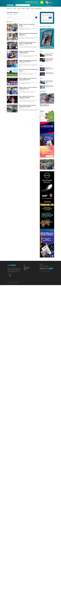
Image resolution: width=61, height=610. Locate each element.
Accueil (8, 8)
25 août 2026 (46, 70)
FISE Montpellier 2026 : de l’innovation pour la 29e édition (49, 81)
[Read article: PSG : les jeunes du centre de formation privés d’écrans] (12, 72)
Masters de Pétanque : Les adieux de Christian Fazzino (44, 105)
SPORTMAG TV (28, 8)
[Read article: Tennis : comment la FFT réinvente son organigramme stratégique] (12, 99)
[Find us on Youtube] (14, 275)
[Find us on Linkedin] (16, 275)
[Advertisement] (25, 292)
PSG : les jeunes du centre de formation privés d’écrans (28, 70)
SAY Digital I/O (15, 282)
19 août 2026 (46, 62)
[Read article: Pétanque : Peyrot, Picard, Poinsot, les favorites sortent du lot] (12, 54)
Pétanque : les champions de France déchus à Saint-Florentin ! (28, 34)
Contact (32, 8)
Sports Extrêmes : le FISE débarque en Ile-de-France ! (49, 86)
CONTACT (25, 269)
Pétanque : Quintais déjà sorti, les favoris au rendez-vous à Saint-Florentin (28, 61)
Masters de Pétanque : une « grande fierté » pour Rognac (49, 73)
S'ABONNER (51, 8)
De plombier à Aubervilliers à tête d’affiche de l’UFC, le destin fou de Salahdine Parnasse (49, 60)
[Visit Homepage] (10, 5)
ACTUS (11, 8)
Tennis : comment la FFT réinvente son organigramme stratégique (27, 97)
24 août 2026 (46, 56)
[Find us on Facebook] (8, 275)
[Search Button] (29, 5)
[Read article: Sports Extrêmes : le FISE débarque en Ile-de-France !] (42, 87)
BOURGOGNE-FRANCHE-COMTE (47, 163)
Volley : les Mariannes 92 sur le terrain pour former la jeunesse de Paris (28, 79)
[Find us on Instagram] (12, 275)
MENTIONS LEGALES (27, 267)
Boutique (23, 8)
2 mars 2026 (46, 87)
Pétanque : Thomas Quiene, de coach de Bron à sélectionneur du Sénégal (49, 54)
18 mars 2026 (46, 83)
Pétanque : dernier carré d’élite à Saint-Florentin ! (27, 25)
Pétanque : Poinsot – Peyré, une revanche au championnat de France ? (28, 88)
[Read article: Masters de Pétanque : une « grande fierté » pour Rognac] (42, 74)
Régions (19, 8)
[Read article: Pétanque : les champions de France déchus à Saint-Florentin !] (12, 36)
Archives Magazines (38, 8)
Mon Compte (48, 5)
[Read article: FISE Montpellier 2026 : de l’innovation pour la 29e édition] (42, 82)
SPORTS (15, 8)
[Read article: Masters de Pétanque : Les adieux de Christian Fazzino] (47, 98)
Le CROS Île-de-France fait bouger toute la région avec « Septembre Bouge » (27, 43)
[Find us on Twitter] (10, 276)
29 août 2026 (47, 167)
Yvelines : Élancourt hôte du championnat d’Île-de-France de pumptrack (27, 106)
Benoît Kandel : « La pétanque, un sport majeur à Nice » (49, 68)
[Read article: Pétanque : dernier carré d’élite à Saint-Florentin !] (12, 27)
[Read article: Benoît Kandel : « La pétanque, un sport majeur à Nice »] (42, 69)
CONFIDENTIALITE (26, 268)
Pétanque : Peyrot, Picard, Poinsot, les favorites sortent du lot (27, 52)
